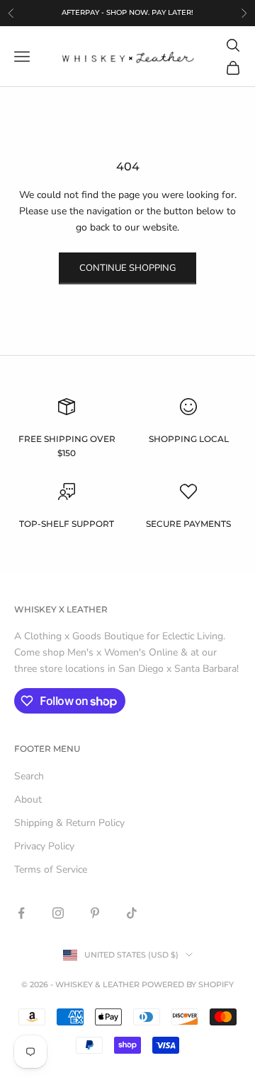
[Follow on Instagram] (58, 913)
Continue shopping (127, 268)
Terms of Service (50, 869)
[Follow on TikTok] (132, 913)
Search (29, 776)
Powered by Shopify (188, 984)
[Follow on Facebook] (21, 913)
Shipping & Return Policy (69, 823)
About (28, 799)
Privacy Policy (44, 846)
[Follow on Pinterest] (95, 913)
